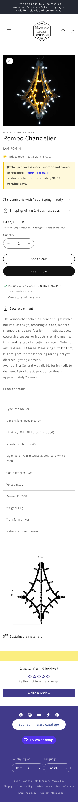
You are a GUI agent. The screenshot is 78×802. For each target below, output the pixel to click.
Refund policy (44, 786)
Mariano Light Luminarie (37, 780)
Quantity (8, 235)
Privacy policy (24, 786)
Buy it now (39, 271)
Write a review (39, 693)
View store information (24, 297)
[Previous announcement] (8, 7)
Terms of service (65, 786)
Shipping (36, 227)
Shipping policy (27, 792)
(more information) (39, 172)
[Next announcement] (70, 7)
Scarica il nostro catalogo (39, 724)
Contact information (52, 792)
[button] (8, 31)
